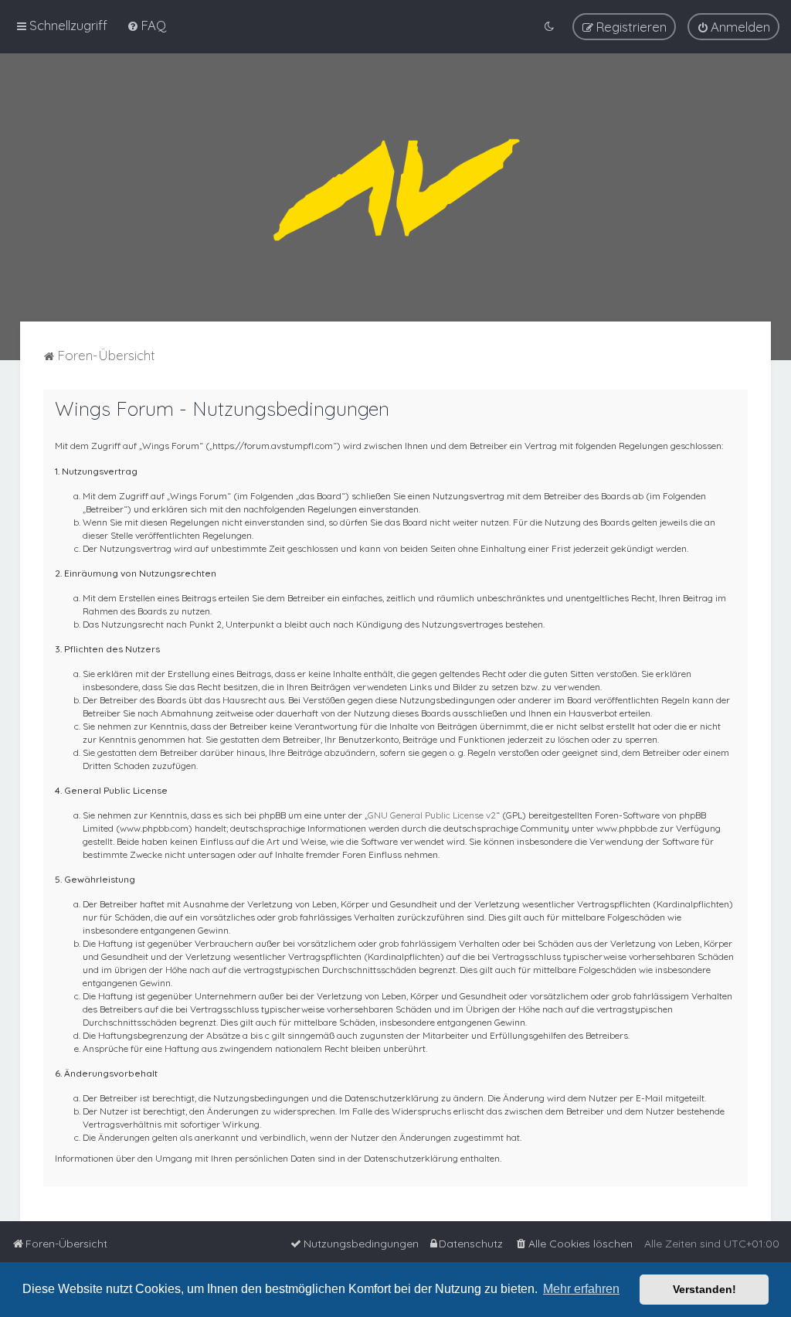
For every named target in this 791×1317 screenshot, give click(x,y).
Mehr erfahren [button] (581, 1288)
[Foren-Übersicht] (395, 187)
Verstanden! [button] (704, 1289)
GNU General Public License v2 (432, 815)
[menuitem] (146, 25)
